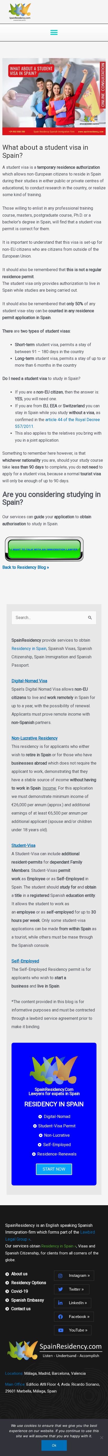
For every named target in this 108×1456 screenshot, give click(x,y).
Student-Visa (23, 845)
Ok (54, 1445)
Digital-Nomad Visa (29, 680)
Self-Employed (25, 961)
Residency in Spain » (58, 1246)
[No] (101, 1437)
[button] (54, 32)
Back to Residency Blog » (25, 567)
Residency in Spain (29, 648)
